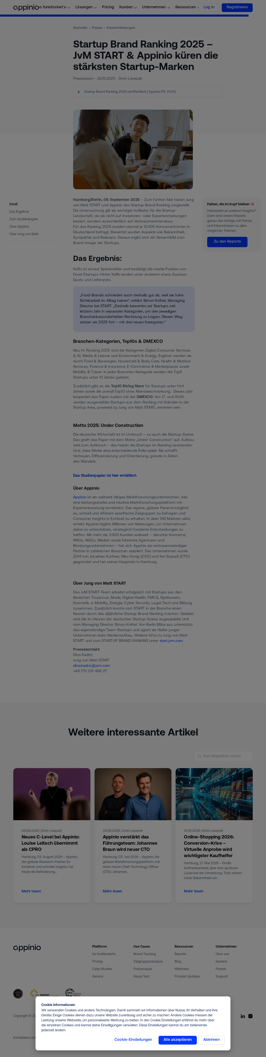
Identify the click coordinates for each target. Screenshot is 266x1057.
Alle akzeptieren (178, 1040)
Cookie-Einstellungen (133, 1040)
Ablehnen (211, 1040)
